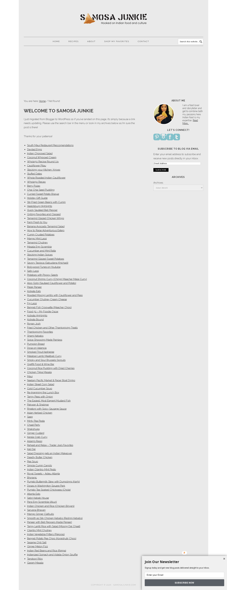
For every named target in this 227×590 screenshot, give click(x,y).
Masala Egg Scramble (39, 246)
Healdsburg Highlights (39, 206)
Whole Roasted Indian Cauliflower (46, 177)
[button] (184, 561)
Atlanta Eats (33, 493)
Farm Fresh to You (37, 222)
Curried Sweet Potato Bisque (43, 194)
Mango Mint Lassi (37, 238)
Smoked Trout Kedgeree (40, 351)
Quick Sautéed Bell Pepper (42, 210)
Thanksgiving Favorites (40, 331)
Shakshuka (33, 429)
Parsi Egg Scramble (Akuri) (42, 501)
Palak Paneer (34, 287)
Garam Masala (35, 562)
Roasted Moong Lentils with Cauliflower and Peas (55, 295)
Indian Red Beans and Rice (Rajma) (46, 550)
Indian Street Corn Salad (40, 384)
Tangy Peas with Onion (40, 396)
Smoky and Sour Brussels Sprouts (46, 360)
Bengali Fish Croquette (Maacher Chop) (49, 307)
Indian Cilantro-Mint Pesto (41, 469)
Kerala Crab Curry (37, 437)
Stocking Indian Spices (40, 254)
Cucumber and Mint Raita (41, 250)
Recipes (73, 41)
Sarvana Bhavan (36, 510)
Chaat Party (33, 424)
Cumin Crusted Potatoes (40, 234)
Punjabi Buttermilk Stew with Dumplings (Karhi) (53, 481)
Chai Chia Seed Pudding (41, 189)
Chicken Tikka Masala (39, 372)
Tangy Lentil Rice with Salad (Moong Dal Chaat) (53, 526)
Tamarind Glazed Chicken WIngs (45, 218)
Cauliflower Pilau (36, 165)
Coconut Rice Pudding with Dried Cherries (50, 368)
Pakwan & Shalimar (38, 404)
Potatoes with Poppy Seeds (42, 274)
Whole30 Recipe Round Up (43, 161)
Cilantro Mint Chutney (39, 530)
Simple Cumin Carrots (39, 465)
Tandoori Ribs (35, 558)
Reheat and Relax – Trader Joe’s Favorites (50, 445)
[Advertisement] (113, 72)
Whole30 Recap (36, 181)
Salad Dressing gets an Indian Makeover (49, 453)
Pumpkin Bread (36, 343)
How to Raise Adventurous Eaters (45, 230)
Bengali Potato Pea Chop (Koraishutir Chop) (51, 538)
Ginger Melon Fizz (37, 546)
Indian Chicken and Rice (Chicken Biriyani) (50, 506)
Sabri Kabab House (38, 497)
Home (56, 41)
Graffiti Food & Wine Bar (40, 364)
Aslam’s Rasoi (34, 441)
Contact (143, 41)
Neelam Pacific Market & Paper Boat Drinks (51, 380)
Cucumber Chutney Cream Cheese (47, 299)
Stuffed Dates (34, 173)
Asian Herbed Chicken (39, 412)
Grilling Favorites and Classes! (44, 214)
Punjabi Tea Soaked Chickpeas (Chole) (49, 489)
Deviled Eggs (34, 149)
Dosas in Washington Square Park (46, 485)
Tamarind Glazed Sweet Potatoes (45, 258)
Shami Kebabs (35, 335)
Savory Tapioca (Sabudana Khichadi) (47, 262)
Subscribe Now (184, 582)
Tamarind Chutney (37, 242)
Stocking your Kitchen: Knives (43, 169)
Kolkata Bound (35, 319)
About (91, 41)
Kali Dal (31, 449)
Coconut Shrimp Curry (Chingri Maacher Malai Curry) (57, 279)
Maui (30, 376)
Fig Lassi (32, 303)
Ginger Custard (35, 433)
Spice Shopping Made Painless (44, 339)
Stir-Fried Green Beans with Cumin (46, 202)
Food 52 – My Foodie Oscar (42, 311)
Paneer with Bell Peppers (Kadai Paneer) (49, 522)
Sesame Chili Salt (36, 542)
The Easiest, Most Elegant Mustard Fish (49, 400)
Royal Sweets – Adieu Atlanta (43, 473)
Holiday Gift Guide (37, 198)
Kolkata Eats (34, 291)
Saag (30, 416)
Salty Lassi (33, 270)
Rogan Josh (34, 323)
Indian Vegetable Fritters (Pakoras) (46, 534)
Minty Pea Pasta (36, 420)
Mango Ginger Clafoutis (40, 514)
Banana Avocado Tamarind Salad (45, 226)
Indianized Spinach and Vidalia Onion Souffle (52, 554)
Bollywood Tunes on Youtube (43, 266)
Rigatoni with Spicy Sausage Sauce (46, 408)
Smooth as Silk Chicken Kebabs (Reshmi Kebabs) (55, 518)
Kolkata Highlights (37, 315)
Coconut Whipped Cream (41, 157)
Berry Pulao (33, 185)
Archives (158, 182)
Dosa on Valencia (37, 347)
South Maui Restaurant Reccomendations (50, 145)
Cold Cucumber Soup (39, 388)
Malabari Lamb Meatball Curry (44, 356)
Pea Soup (32, 461)
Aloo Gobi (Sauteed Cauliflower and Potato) (51, 283)
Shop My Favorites (116, 41)
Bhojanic (32, 477)
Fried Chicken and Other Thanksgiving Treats (52, 327)
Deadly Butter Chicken (39, 457)
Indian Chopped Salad (40, 153)
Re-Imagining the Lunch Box (43, 392)
